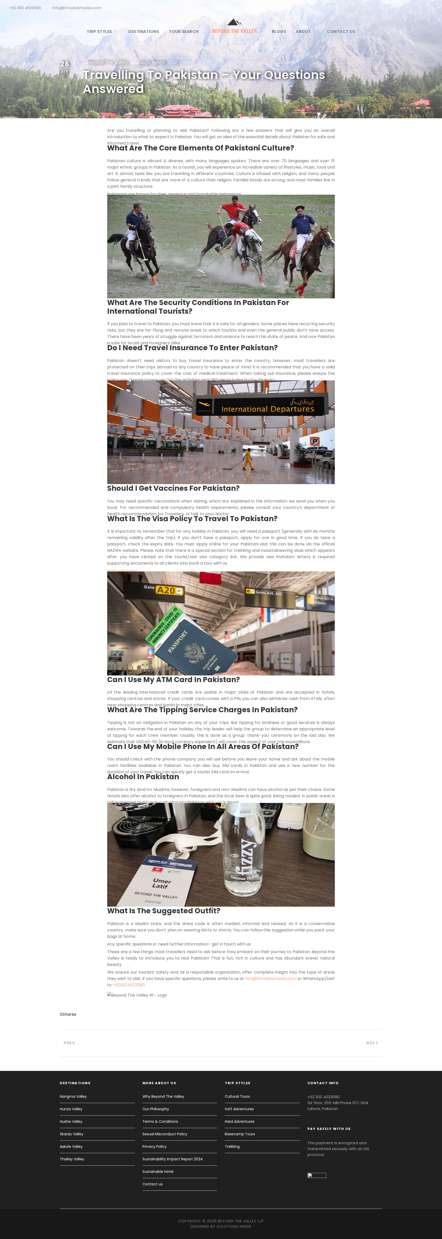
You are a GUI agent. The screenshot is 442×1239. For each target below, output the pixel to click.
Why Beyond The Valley (163, 1096)
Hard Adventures (240, 1121)
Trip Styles (99, 31)
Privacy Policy (154, 1146)
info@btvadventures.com (76, 7)
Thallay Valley (72, 1159)
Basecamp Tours (240, 1134)
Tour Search (184, 31)
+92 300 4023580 (25, 7)
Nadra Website (122, 571)
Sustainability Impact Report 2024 (172, 1159)
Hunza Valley (71, 1109)
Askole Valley (71, 1146)
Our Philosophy (155, 1109)
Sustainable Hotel (157, 1171)
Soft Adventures (239, 1109)
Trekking (232, 1146)
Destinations (143, 31)
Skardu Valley (71, 1134)
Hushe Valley (71, 1121)
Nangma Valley (73, 1096)
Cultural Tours (237, 1096)
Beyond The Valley (107, 62)
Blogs (279, 31)
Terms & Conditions (160, 1121)
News (158, 62)
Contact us (341, 31)
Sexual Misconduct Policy (164, 1134)
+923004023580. (129, 985)
